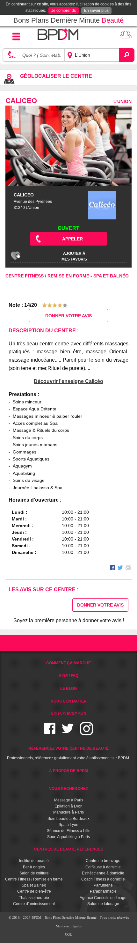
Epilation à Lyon (68, 806)
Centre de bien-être (34, 891)
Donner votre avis (68, 315)
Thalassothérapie (34, 897)
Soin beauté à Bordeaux (68, 818)
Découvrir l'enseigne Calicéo (68, 381)
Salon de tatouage (103, 904)
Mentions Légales (69, 926)
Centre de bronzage (103, 860)
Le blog (68, 688)
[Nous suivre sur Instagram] (86, 732)
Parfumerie (103, 885)
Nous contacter (69, 701)
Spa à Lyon (68, 824)
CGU (68, 934)
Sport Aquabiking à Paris (68, 837)
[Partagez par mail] (128, 568)
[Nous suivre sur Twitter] (67, 732)
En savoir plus (96, 10)
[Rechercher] (126, 54)
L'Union (122, 101)
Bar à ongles (34, 867)
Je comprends (63, 10)
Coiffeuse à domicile (103, 867)
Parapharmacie (103, 891)
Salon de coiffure (34, 873)
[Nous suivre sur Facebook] (50, 732)
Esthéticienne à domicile (103, 873)
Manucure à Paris (68, 812)
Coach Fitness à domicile (103, 879)
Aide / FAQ (68, 676)
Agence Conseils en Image (103, 897)
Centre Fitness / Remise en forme (47, 275)
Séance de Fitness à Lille (68, 831)
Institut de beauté (34, 860)
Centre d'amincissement (34, 904)
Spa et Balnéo (111, 275)
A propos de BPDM (68, 771)
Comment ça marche (68, 663)
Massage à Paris (68, 800)
